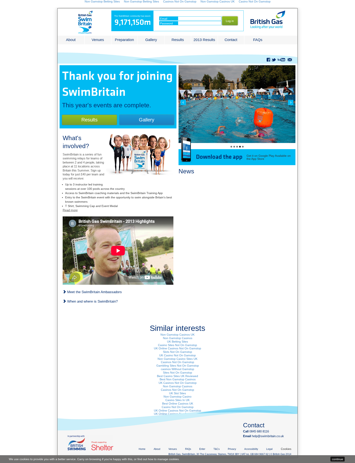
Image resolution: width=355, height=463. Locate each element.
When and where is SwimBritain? (92, 301)
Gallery (151, 40)
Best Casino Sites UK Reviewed (177, 376)
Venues (98, 40)
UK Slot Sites (177, 393)
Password (166, 23)
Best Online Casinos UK (177, 403)
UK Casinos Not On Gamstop (178, 382)
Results (178, 40)
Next (290, 102)
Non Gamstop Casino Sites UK (177, 358)
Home (142, 449)
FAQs (257, 40)
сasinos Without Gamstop (177, 369)
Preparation (124, 40)
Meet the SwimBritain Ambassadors (94, 292)
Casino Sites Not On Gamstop (177, 345)
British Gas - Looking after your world (267, 19)
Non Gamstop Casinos (177, 338)
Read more (70, 210)
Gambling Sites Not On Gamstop (177, 365)
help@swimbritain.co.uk (268, 436)
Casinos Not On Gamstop (177, 362)
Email (163, 18)
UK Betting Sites (177, 341)
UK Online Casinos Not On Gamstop (177, 348)
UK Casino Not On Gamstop (177, 355)
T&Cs (216, 449)
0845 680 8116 (256, 431)
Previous (183, 102)
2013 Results (204, 40)
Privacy (232, 449)
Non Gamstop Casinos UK (177, 334)
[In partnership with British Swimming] (77, 442)
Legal (269, 449)
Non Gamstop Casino (177, 396)
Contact (231, 40)
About (71, 40)
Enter (202, 449)
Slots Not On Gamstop (177, 351)
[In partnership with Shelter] (101, 442)
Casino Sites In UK (177, 400)
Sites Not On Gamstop (177, 372)
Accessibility (251, 449)
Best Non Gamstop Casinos (178, 379)
